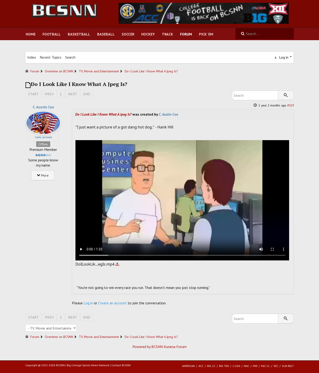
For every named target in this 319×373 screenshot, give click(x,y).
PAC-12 (265, 366)
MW (255, 366)
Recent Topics (50, 57)
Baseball (106, 34)
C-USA (236, 366)
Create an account (112, 303)
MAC (246, 366)
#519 (290, 105)
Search (70, 57)
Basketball (79, 34)
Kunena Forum (175, 346)
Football (52, 34)
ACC (200, 366)
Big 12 (211, 366)
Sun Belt (288, 366)
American (188, 366)
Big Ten (224, 366)
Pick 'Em (206, 34)
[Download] (117, 264)
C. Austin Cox (43, 107)
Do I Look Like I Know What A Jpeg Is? (103, 114)
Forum (186, 34)
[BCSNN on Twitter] (204, 13)
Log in (88, 303)
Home (30, 34)
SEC (275, 366)
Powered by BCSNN (147, 346)
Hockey (148, 34)
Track (167, 34)
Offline (43, 144)
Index (31, 57)
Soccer (128, 34)
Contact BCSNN (121, 365)
